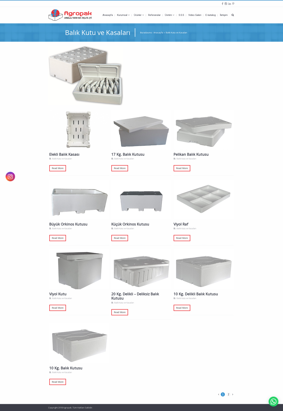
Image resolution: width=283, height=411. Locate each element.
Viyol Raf (203, 202)
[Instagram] (226, 3)
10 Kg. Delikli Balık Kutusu (204, 272)
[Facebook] (222, 3)
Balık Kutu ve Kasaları (62, 158)
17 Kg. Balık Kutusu (141, 133)
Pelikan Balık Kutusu (203, 133)
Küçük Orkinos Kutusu (141, 202)
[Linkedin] (230, 3)
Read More (58, 168)
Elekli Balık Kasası (79, 133)
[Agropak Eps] (72, 15)
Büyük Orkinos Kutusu (79, 202)
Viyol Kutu (79, 272)
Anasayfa (158, 32)
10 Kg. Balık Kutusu (79, 346)
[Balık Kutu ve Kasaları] (85, 75)
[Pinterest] (233, 3)
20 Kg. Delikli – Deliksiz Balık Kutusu (141, 272)
